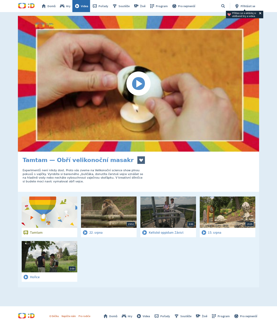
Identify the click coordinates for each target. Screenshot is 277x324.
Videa (84, 6)
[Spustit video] (138, 84)
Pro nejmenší (186, 6)
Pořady (103, 6)
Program (162, 6)
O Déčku (54, 316)
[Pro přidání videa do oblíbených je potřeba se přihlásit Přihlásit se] (141, 160)
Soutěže (124, 6)
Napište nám (69, 316)
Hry (68, 6)
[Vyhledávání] (223, 6)
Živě (142, 6)
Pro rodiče (84, 316)
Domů (51, 6)
